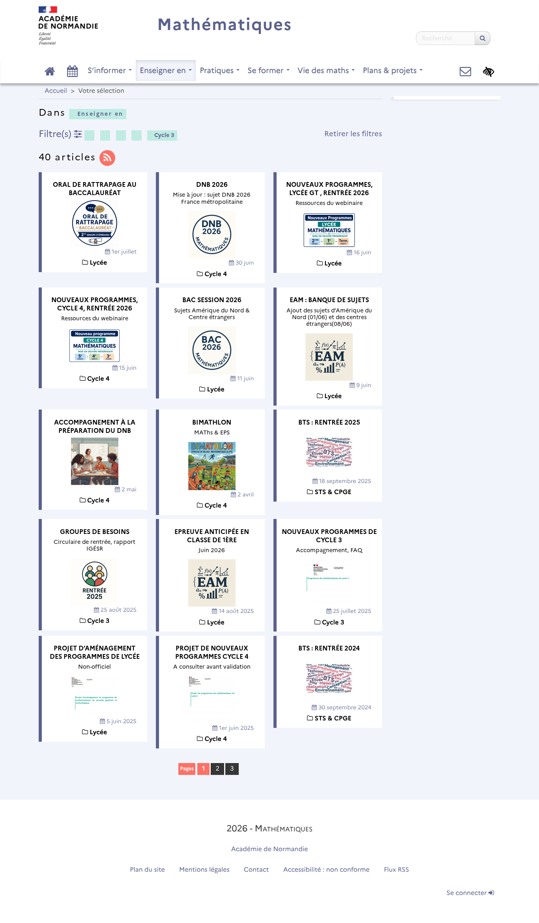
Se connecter (467, 893)
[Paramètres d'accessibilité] (488, 71)
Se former (266, 70)
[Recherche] (482, 38)
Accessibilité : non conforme (326, 870)
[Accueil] (68, 25)
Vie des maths (324, 70)
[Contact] (465, 71)
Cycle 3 (164, 135)
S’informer (108, 70)
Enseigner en (164, 70)
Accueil (56, 91)
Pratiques (218, 70)
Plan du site (147, 870)
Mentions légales (204, 870)
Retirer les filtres (353, 133)
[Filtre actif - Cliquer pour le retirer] (89, 135)
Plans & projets (391, 70)
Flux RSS (396, 870)
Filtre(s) (56, 133)
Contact (256, 870)
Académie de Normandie (269, 849)
